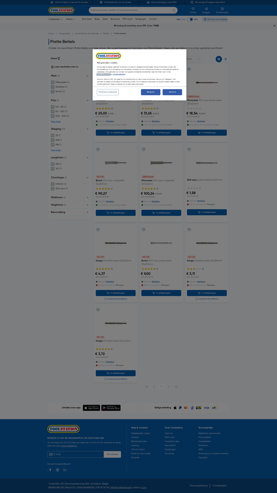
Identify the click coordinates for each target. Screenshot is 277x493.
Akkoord (172, 92)
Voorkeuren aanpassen (108, 92)
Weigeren (151, 92)
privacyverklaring (103, 74)
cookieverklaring (119, 74)
